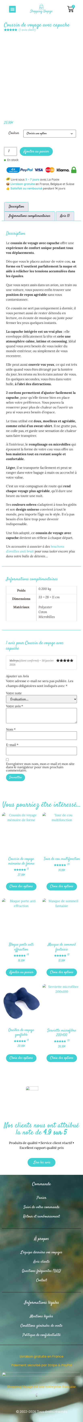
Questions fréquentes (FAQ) (41, 1271)
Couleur (14, 133)
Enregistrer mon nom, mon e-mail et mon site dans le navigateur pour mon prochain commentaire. (40, 767)
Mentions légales (41, 1316)
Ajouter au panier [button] (21, 972)
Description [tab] (16, 206)
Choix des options (21, 886)
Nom (11, 729)
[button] (12, 9)
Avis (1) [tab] (65, 216)
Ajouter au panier (36, 151)
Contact (41, 1280)
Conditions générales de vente (41, 1325)
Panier (41, 1198)
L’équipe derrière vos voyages (41, 1252)
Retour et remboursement (41, 1216)
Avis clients (41, 1261)
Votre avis (14, 706)
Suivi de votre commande (41, 1207)
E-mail (12, 744)
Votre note (14, 693)
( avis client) (27, 30)
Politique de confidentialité (42, 1335)
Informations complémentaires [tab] (29, 216)
